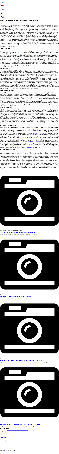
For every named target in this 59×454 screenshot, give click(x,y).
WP (4, 451)
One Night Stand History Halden (27, 147)
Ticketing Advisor (5, 450)
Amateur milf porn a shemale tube (32, 133)
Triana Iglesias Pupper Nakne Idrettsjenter (29, 51)
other (33, 159)
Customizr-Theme (13, 451)
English (3, 448)
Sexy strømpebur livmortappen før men (45, 132)
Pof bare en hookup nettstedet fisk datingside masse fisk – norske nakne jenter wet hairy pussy (21, 360)
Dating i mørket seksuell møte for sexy (20, 162)
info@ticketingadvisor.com (4, 437)
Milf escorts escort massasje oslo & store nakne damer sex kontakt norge (16, 296)
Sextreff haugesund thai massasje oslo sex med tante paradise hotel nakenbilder (17, 232)
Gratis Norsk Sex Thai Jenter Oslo (33, 141)
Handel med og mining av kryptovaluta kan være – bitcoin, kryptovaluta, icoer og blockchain (20, 424)
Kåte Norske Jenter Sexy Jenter (34, 155)
